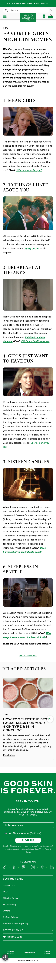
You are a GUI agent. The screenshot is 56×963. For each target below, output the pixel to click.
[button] (50, 16)
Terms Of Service (10, 952)
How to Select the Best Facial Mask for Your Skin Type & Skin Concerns (26, 724)
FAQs (6, 892)
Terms (27, 852)
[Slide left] (6, 719)
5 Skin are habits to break (35, 341)
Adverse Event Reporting (16, 924)
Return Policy (9, 904)
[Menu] (6, 16)
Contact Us (9, 885)
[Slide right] (50, 719)
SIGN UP (28, 840)
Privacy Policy (44, 849)
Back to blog (28, 655)
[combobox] (26, 10)
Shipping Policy (10, 898)
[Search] (6, 10)
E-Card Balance (11, 917)
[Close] (52, 10)
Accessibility (29, 952)
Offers (6, 911)
